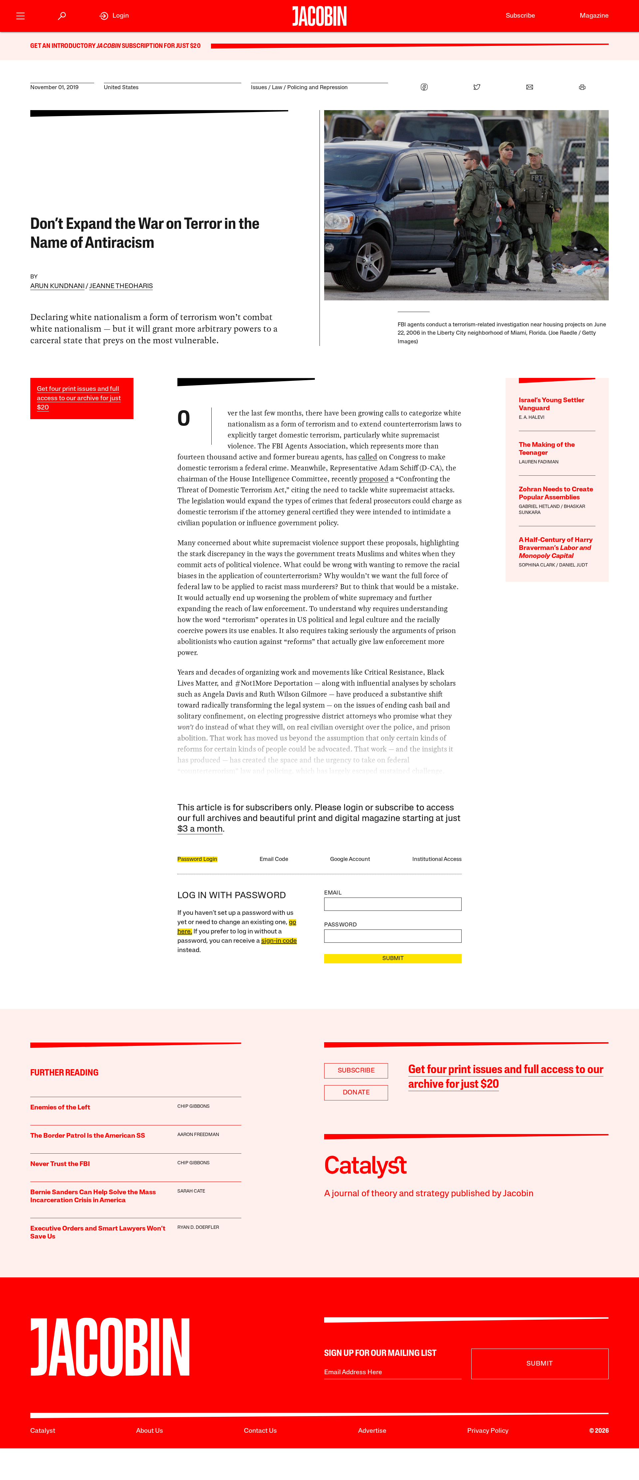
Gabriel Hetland (539, 506)
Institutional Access (437, 859)
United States (121, 87)
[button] (20, 15)
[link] (114, 16)
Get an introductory (63, 46)
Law (277, 87)
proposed (374, 479)
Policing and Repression (317, 87)
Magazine (594, 16)
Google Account (350, 859)
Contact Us (260, 1431)
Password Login (197, 859)
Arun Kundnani (57, 286)
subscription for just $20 (161, 46)
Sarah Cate (191, 1191)
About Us (149, 1431)
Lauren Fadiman (538, 462)
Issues (259, 87)
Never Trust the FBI (60, 1164)
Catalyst (42, 1431)
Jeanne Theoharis (121, 286)
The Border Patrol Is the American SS (87, 1136)
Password (340, 925)
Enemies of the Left (60, 1107)
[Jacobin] (319, 16)
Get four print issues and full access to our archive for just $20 (79, 398)
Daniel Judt (573, 565)
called (367, 457)
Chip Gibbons (193, 1106)
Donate (356, 1092)
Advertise (372, 1431)
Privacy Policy (488, 1431)
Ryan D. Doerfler (198, 1227)
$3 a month (200, 829)
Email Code (274, 859)
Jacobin (108, 46)
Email (332, 893)
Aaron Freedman (198, 1134)
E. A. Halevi (531, 417)
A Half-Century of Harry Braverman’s (556, 548)
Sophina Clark (537, 565)
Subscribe (520, 16)
